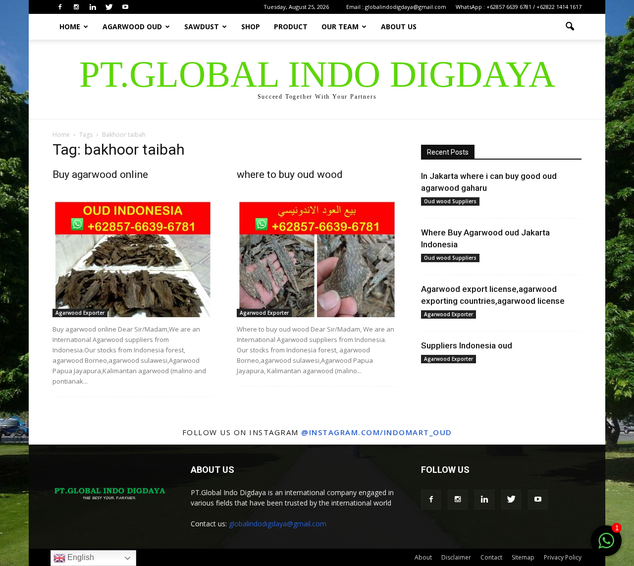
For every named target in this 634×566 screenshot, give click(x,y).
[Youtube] (125, 7)
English (79, 557)
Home (69, 26)
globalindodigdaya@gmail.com (277, 523)
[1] (606, 546)
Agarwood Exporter (80, 312)
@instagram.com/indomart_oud (376, 432)
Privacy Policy (562, 557)
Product (291, 26)
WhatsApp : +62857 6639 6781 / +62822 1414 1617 (518, 6)
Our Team (340, 26)
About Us (399, 26)
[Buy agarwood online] (133, 259)
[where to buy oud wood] (317, 259)
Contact (491, 557)
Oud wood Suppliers (450, 201)
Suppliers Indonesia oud (466, 345)
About (423, 557)
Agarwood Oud (132, 26)
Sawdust (201, 26)
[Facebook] (60, 7)
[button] (569, 27)
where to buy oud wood (290, 174)
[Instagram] (76, 7)
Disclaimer (456, 557)
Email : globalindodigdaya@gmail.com (396, 6)
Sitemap (523, 557)
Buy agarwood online (100, 174)
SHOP (250, 26)
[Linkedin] (92, 7)
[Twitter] (109, 7)
